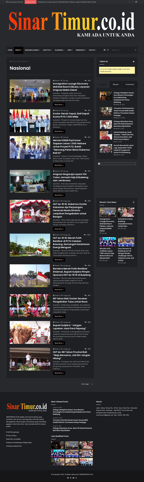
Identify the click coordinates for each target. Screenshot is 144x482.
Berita (18, 50)
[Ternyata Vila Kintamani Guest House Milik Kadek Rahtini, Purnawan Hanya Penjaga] (106, 111)
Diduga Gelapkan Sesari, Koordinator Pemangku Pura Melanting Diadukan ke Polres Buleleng (124, 97)
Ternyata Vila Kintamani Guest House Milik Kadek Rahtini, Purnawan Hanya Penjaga (124, 111)
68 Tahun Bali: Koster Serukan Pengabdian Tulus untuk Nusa (70, 300)
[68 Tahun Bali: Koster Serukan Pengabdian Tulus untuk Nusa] (30, 305)
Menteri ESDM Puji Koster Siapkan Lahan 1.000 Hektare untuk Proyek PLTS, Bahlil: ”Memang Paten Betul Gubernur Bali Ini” (71, 146)
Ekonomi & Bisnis (31, 50)
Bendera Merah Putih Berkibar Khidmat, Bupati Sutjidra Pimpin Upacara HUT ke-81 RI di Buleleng (72, 271)
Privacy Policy (11, 435)
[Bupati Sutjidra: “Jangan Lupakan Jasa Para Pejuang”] (30, 332)
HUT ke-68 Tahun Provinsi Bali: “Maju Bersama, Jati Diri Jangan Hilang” (71, 355)
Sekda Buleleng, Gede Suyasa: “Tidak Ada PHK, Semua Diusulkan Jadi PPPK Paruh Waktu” (124, 135)
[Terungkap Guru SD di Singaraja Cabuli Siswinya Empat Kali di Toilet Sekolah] (86, 453)
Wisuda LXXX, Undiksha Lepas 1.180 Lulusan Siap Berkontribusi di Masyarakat (107, 253)
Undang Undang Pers (14, 446)
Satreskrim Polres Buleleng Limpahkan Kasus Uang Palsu (125, 222)
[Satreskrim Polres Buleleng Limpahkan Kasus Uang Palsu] (126, 212)
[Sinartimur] (72, 25)
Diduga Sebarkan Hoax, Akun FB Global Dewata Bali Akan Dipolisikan (123, 123)
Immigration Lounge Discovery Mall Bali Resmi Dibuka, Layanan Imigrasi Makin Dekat (71, 87)
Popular (103, 84)
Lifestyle (47, 50)
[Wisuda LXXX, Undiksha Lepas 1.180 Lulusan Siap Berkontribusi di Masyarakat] (108, 241)
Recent (116, 84)
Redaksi (57, 80)
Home (10, 50)
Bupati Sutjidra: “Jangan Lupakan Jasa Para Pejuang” (69, 327)
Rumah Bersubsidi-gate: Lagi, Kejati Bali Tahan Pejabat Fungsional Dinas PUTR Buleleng (124, 149)
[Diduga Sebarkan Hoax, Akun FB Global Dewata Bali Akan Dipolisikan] (106, 124)
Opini (69, 50)
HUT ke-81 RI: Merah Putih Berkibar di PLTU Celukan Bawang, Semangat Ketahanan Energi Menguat (71, 242)
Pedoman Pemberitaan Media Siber (19, 442)
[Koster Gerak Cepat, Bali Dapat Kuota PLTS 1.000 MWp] (30, 120)
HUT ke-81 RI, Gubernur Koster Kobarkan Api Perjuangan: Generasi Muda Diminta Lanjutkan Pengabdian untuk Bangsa (70, 210)
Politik (92, 50)
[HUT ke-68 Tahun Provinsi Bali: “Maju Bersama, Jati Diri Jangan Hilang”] (30, 359)
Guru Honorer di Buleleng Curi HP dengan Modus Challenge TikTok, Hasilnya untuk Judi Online (126, 254)
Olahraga (59, 50)
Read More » (59, 104)
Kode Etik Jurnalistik (13, 439)
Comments (130, 84)
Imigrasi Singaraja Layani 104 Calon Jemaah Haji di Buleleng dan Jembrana (70, 177)
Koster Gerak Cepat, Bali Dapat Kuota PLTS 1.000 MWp (71, 115)
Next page (85, 384)
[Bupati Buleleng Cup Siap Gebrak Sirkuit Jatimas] (72, 462)
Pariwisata (80, 50)
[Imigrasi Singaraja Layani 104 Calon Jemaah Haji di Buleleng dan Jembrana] (30, 181)
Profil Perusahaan (12, 432)
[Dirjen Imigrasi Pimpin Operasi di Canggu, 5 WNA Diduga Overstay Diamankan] (57, 445)
